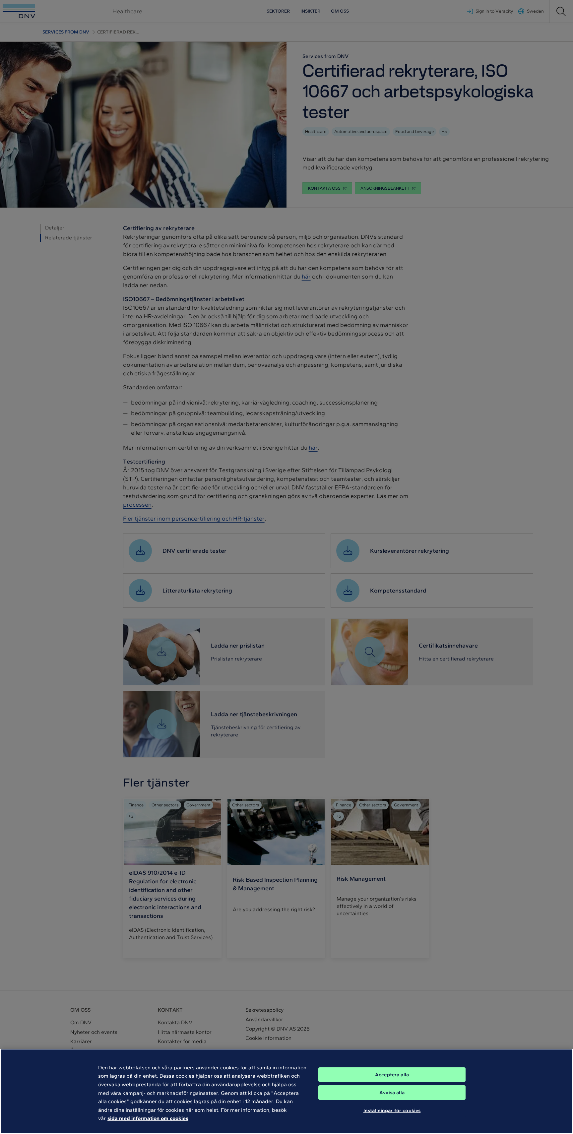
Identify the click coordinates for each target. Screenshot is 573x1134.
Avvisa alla (392, 1093)
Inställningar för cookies (392, 1110)
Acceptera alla (392, 1075)
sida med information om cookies (147, 1118)
